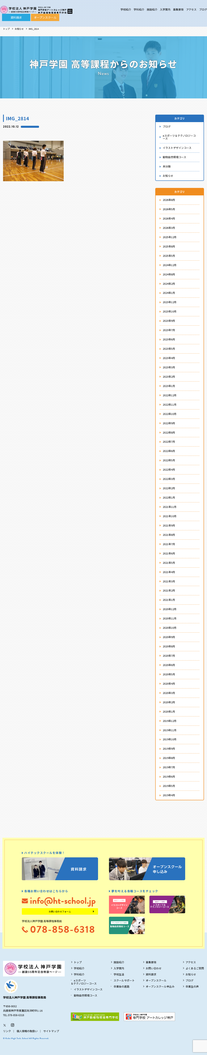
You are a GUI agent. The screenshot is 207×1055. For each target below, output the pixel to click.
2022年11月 (169, 404)
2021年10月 (169, 516)
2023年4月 (169, 358)
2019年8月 (169, 758)
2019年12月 (169, 721)
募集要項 (178, 9)
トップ (6, 28)
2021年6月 (169, 553)
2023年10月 (169, 311)
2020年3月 (169, 693)
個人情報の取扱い (27, 1031)
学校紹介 (125, 9)
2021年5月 (169, 563)
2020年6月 (169, 665)
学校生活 (119, 974)
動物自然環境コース (174, 157)
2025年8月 (169, 246)
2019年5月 (169, 786)
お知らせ (19, 28)
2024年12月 (169, 265)
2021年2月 (169, 590)
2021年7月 (169, 544)
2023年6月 (169, 339)
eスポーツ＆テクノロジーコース (179, 137)
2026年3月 (169, 228)
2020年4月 (169, 683)
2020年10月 (169, 628)
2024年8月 (169, 274)
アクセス (191, 9)
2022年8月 (169, 432)
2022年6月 (169, 451)
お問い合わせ (154, 968)
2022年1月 (169, 497)
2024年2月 (169, 284)
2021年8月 (169, 535)
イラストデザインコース (177, 148)
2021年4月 (169, 572)
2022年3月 (169, 479)
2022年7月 (169, 441)
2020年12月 (169, 609)
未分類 (167, 166)
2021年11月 (169, 507)
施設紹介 (152, 9)
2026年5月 (169, 209)
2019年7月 (169, 767)
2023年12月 (169, 302)
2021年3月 (169, 581)
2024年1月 (169, 293)
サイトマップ (51, 1031)
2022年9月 (169, 423)
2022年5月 (169, 460)
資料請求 (16, 17)
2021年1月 (169, 600)
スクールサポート (124, 980)
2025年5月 (169, 256)
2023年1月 (169, 386)
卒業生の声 (192, 986)
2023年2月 (169, 376)
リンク (7, 1031)
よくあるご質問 (195, 968)
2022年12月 (169, 395)
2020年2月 (169, 702)
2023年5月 (169, 349)
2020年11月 (169, 618)
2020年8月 (169, 646)
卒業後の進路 (121, 986)
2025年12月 (169, 237)
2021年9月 (169, 525)
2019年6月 (169, 776)
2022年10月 (169, 414)
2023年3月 (169, 367)
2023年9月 (169, 321)
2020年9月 (169, 637)
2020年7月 (169, 656)
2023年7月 (169, 330)
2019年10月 (169, 739)
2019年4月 (169, 795)
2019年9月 (169, 748)
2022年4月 (169, 469)
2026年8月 (169, 200)
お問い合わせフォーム (60, 911)
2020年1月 (169, 711)
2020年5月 (169, 674)
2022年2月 (169, 488)
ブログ (203, 9)
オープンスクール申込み (160, 986)
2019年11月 (169, 730)
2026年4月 (169, 218)
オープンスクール (45, 17)
